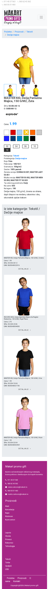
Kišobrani (9, 516)
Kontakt (16, 581)
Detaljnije (23, 269)
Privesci (8, 539)
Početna (8, 32)
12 (7, 150)
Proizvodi (19, 32)
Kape (7, 513)
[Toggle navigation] (41, 17)
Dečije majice (13, 35)
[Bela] (6, 134)
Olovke (8, 536)
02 (7, 146)
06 (25, 146)
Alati (7, 506)
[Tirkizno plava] (19, 140)
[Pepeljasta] (39, 134)
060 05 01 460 (9, 5)
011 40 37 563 (9, 2)
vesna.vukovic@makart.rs (17, 487)
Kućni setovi (10, 520)
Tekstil (30, 32)
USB (7, 569)
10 (34, 146)
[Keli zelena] (26, 140)
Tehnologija (10, 546)
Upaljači (8, 566)
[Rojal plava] (6, 140)
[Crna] (32, 140)
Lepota (8, 533)
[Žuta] (26, 134)
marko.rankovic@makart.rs (18, 494)
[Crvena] (13, 134)
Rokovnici (9, 543)
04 (16, 146)
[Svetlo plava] (19, 134)
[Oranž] (32, 134)
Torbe (7, 562)
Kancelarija (9, 510)
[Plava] (13, 140)
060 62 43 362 (25, 2)
